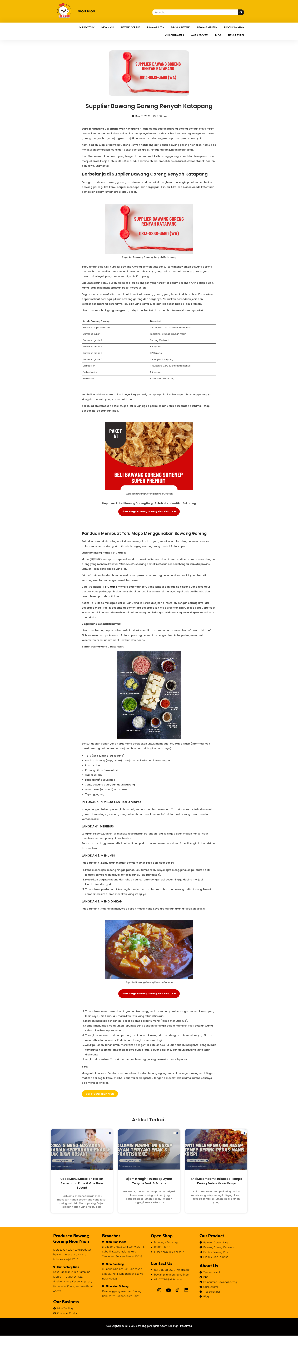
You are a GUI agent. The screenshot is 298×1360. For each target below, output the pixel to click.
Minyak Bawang (180, 27)
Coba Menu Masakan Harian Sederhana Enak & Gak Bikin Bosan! (81, 1183)
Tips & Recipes (236, 35)
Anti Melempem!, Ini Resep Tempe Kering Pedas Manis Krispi (216, 1181)
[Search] (241, 12)
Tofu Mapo (110, 586)
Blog (218, 35)
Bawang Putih (155, 27)
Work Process (199, 35)
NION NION (107, 27)
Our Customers (174, 35)
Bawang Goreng (130, 27)
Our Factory (87, 27)
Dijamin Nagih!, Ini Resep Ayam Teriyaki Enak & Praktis (149, 1181)
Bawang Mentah (207, 27)
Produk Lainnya (234, 27)
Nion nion (86, 11)
